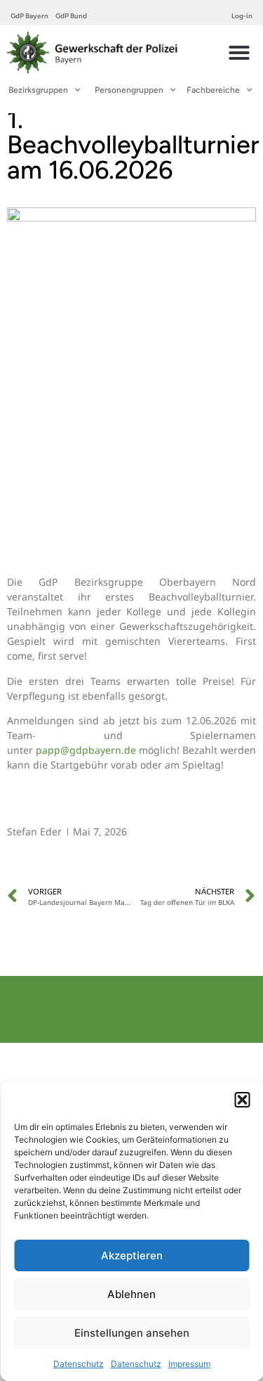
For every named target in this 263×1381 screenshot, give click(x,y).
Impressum (189, 1363)
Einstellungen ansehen (131, 1333)
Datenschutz (78, 1363)
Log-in (241, 15)
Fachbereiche (213, 90)
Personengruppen (129, 90)
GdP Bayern (29, 15)
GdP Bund (71, 15)
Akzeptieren (132, 1255)
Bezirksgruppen (38, 90)
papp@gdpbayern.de (86, 750)
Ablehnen (131, 1294)
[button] (242, 1100)
